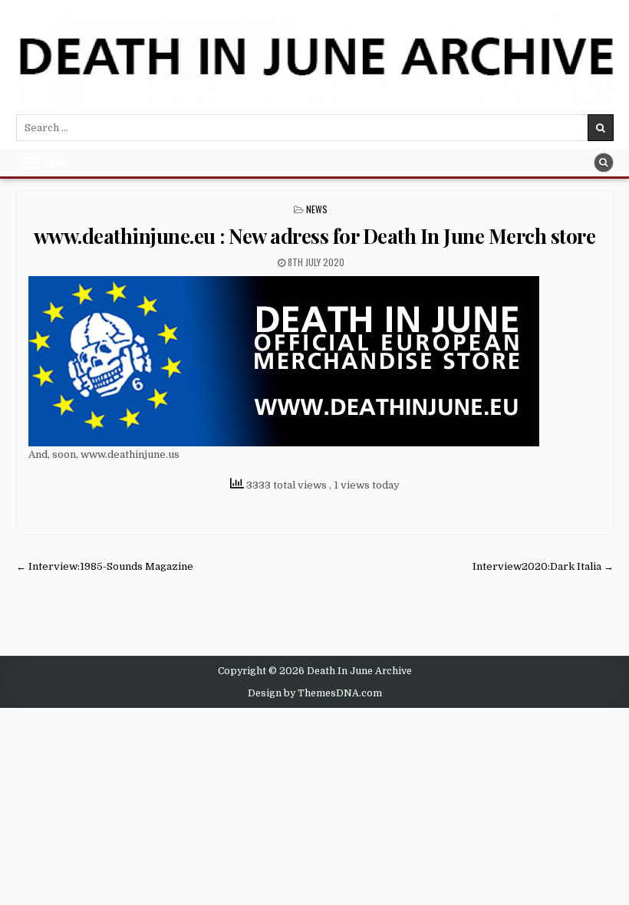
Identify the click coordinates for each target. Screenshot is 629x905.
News (317, 209)
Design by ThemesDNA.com (315, 693)
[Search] (603, 162)
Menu (55, 162)
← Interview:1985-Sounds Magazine (104, 566)
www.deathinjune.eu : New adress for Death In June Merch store (315, 235)
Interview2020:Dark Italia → (543, 566)
